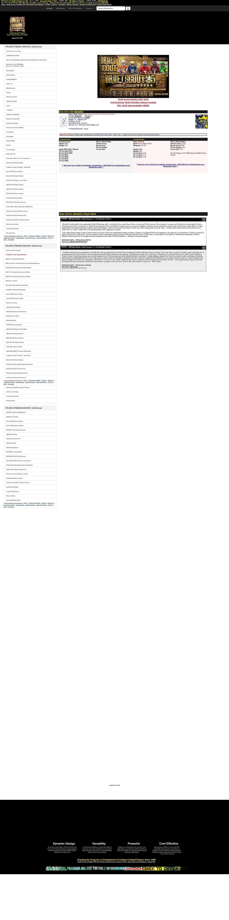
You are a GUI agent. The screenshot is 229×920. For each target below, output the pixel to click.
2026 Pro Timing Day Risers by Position (17, 272)
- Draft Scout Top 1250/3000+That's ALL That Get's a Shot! (14, 65)
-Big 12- (44, 236)
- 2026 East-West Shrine (12, 307)
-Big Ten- (50, 236)
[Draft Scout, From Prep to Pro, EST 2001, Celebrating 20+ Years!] (17, 24)
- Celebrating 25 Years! (12, 55)
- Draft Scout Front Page (13, 51)
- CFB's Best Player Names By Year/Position (19, 206)
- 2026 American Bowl (12, 316)
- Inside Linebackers (11, 123)
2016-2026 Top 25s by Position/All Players (18, 267)
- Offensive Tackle (11, 101)
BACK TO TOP (115, 785)
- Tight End (9, 83)
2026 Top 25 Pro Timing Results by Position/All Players (22, 263)
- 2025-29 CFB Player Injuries (14, 184)
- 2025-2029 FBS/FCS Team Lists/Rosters (18, 351)
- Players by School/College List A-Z (16, 211)
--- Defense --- (9, 110)
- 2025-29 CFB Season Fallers (14, 193)
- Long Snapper (10, 149)
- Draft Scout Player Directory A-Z (15, 215)
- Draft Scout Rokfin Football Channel (17, 220)
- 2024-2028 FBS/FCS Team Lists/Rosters (18, 460)
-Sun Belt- (11, 240)
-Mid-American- (30, 238)
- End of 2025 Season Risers (14, 171)
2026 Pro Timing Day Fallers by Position (17, 276)
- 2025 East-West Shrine (12, 438)
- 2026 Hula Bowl (10, 320)
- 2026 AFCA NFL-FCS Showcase (15, 311)
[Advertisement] (131, 27)
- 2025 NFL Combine (11, 417)
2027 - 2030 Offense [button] (75, 8)
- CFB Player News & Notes (13, 198)
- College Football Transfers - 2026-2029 (17, 355)
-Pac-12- (50, 238)
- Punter (7, 145)
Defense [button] (89, 8)
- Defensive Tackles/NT (12, 119)
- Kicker (7, 105)
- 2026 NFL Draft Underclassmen (15, 289)
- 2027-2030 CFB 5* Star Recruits (15, 202)
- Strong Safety (10, 140)
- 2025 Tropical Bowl (11, 447)
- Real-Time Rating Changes (14, 162)
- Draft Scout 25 (10, 154)
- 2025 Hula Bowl (10, 443)
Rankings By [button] (60, 8)
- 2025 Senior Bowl (11, 434)
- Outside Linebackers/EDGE (14, 127)
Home (49, 8)
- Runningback (10, 75)
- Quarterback (9, 70)
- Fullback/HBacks (11, 79)
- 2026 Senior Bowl (11, 303)
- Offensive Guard (11, 97)
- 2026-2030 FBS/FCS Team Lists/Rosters (18, 158)
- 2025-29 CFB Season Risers (14, 189)
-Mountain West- (41, 238)
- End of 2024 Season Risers (14, 421)
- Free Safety (9, 136)
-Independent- (20, 238)
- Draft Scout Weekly (11, 224)
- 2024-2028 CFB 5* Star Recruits (15, 456)
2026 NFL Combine (11, 281)
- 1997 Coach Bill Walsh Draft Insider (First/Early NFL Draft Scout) (25, 60)
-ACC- (25, 236)
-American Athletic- (35, 236)
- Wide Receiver (10, 88)
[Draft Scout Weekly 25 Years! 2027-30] (133, 76)
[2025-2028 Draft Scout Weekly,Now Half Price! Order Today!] (116, 868)
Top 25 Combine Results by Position (16, 285)
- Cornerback (9, 132)
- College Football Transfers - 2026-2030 (17, 167)
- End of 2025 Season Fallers (14, 176)
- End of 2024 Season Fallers (14, 425)
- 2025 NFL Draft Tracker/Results (15, 412)
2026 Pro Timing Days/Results (14, 259)
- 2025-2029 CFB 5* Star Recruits (15, 368)
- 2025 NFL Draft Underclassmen (15, 430)
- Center (7, 92)
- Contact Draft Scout (12, 228)
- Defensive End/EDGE (12, 114)
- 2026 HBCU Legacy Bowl (13, 324)
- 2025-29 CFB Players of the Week (16, 180)
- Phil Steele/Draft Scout (12, 500)
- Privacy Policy (10, 233)
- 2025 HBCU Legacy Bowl (13, 452)
